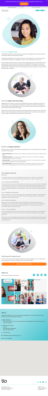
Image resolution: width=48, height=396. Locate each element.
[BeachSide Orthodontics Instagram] (34, 275)
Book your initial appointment (24, 264)
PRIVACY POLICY (41, 387)
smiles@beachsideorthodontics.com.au (12, 335)
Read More (24, 3)
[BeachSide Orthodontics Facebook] (38, 275)
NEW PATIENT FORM (12, 7)
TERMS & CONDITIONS (42, 388)
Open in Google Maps (7, 338)
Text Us (42, 10)
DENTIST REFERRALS (36, 7)
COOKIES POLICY (41, 389)
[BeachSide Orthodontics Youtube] (41, 275)
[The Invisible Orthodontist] (4, 380)
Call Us (38, 10)
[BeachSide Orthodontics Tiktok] (45, 275)
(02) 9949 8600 (6, 332)
